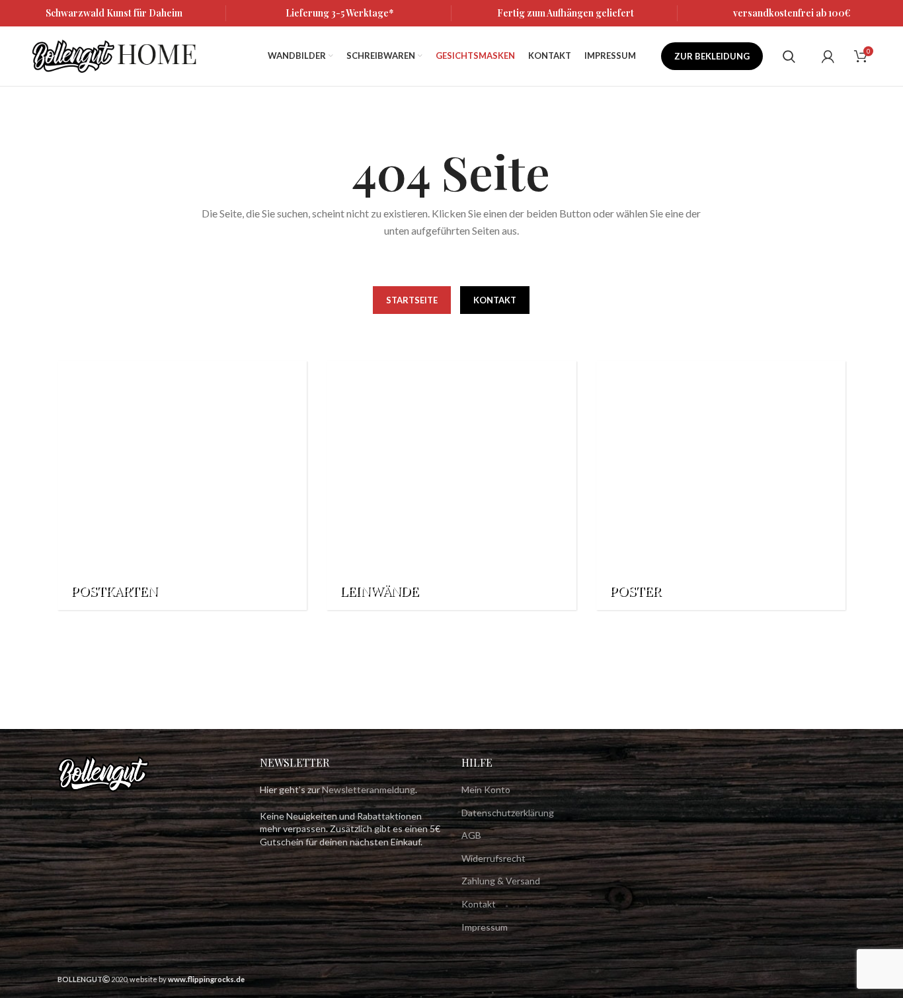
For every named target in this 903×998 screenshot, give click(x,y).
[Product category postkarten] (182, 485)
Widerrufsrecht (493, 858)
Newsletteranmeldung (368, 789)
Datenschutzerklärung (507, 812)
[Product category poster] (720, 485)
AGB (471, 835)
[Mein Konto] (828, 56)
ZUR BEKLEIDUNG (712, 56)
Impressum (484, 927)
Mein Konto (485, 789)
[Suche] (789, 56)
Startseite (412, 300)
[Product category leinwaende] (451, 485)
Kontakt (494, 300)
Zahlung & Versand (500, 880)
